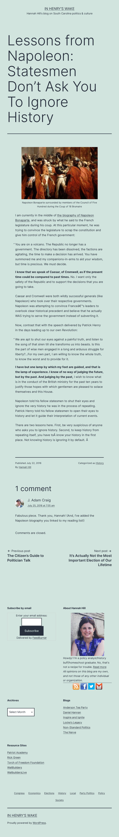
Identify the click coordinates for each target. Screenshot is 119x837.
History (100, 463)
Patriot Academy (17, 752)
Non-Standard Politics (76, 727)
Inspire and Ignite (73, 717)
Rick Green (14, 757)
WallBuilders (14, 767)
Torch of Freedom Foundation (25, 762)
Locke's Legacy (72, 722)
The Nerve (69, 732)
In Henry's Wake (59, 9)
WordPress (39, 822)
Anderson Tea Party (75, 707)
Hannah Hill (25, 467)
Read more (99, 666)
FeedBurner (40, 637)
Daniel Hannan (72, 712)
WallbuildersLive (17, 772)
